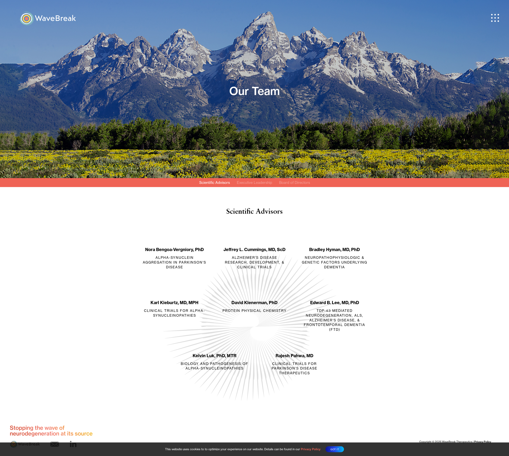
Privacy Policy (482, 441)
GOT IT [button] (334, 449)
